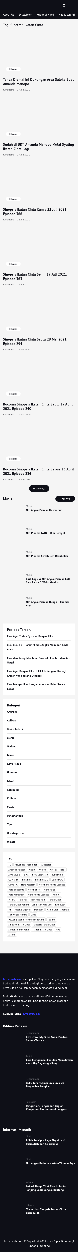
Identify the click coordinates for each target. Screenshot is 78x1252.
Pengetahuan (15, 816)
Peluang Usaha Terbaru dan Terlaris (26, 919)
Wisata (11, 842)
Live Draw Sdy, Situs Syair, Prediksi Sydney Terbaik (47, 1038)
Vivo (58, 929)
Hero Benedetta (16, 889)
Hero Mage (49, 889)
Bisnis (10, 738)
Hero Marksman (16, 894)
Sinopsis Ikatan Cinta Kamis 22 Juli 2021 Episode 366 (34, 211)
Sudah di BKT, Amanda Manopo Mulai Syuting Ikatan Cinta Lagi (38, 146)
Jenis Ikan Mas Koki (42, 904)
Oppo (33, 914)
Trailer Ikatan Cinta (42, 929)
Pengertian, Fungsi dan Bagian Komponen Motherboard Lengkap (46, 1107)
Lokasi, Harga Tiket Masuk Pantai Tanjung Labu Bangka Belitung (46, 1188)
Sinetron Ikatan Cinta (19, 924)
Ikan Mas (22, 899)
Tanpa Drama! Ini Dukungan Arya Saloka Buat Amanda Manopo (38, 81)
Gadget (11, 746)
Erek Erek (27, 879)
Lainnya (65, 499)
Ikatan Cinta (54, 899)
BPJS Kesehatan (40, 874)
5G (9, 864)
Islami (10, 781)
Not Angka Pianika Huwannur (44, 510)
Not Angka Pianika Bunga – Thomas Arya (47, 603)
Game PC (13, 884)
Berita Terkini (15, 729)
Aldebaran (46, 864)
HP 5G (11, 899)
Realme (51, 919)
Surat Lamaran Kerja (18, 929)
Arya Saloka (14, 874)
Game (10, 755)
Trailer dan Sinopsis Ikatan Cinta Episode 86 (46, 1211)
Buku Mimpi (57, 874)
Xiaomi (11, 934)
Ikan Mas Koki (38, 899)
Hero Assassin (28, 884)
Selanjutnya (39, 488)
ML (9, 909)
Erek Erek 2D (41, 879)
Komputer (13, 790)
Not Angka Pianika (17, 914)
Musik (29, 505)
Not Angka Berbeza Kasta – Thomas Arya (50, 1163)
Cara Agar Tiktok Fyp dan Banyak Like (30, 636)
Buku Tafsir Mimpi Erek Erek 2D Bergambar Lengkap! (45, 1084)
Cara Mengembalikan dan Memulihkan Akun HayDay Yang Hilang (49, 1061)
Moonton (38, 909)
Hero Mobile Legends (38, 894)
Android (12, 711)
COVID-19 (13, 879)
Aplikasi (12, 720)
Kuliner (11, 798)
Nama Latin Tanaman (58, 909)
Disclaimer (25, 14)
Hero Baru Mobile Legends (52, 884)
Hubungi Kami (45, 14)
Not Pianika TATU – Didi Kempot (45, 533)
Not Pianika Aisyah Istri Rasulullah (47, 556)
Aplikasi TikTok (57, 869)
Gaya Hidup (14, 764)
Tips (9, 824)
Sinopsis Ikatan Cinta (44, 924)
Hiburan (13, 69)
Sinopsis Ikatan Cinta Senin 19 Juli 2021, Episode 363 (35, 276)
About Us (8, 14)
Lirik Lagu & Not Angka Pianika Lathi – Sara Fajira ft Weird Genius (50, 580)
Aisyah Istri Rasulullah (26, 864)
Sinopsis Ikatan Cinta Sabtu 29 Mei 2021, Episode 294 (35, 341)
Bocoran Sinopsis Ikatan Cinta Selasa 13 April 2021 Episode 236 (38, 471)
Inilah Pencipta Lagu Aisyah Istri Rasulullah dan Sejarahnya (45, 1142)
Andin (32, 869)
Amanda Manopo (16, 869)
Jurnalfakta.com (12, 979)
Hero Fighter (34, 889)
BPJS (26, 874)
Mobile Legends (23, 909)
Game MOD (57, 879)
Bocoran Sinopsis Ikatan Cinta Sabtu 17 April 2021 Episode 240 (38, 406)
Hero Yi (56, 894)
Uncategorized (16, 833)
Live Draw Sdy (31, 1014)
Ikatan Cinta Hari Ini (18, 904)
